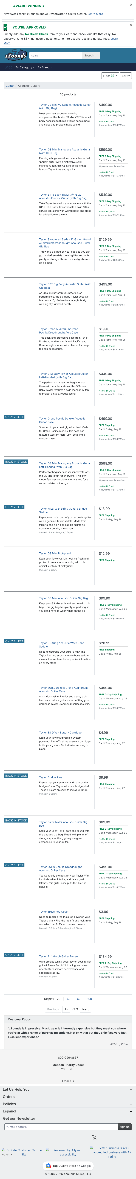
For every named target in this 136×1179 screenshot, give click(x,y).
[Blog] (15, 1139)
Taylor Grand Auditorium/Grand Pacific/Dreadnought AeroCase (58, 330)
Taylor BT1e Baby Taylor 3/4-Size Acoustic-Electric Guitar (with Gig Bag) (63, 196)
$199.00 (105, 329)
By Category (23, 67)
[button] (90, 76)
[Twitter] (94, 1139)
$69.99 (104, 822)
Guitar (10, 85)
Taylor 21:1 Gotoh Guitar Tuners (59, 956)
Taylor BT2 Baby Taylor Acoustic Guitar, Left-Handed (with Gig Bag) (64, 375)
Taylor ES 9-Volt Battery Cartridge (60, 732)
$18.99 (104, 509)
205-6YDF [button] (68, 1067)
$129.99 (105, 239)
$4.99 (103, 733)
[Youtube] (121, 1139)
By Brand (44, 67)
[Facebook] (41, 1139)
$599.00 (105, 150)
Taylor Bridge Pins (50, 777)
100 (89, 999)
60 (79, 999)
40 (68, 999)
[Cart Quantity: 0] (110, 55)
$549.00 (105, 195)
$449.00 (105, 374)
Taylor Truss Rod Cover (54, 911)
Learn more (95, 14)
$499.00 (105, 105)
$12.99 (104, 553)
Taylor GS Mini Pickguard (55, 553)
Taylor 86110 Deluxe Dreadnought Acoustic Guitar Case (60, 868)
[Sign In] (119, 55)
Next (85, 1009)
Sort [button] (125, 76)
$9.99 (103, 777)
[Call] (128, 55)
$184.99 (105, 956)
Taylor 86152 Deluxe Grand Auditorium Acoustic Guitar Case (63, 689)
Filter (108, 76)
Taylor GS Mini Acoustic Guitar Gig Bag (63, 598)
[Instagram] (67, 1139)
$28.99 (104, 643)
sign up (125, 1127)
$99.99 (104, 598)
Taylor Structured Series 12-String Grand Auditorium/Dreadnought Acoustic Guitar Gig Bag (65, 243)
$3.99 (103, 912)
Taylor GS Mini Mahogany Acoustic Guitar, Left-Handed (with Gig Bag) (65, 465)
